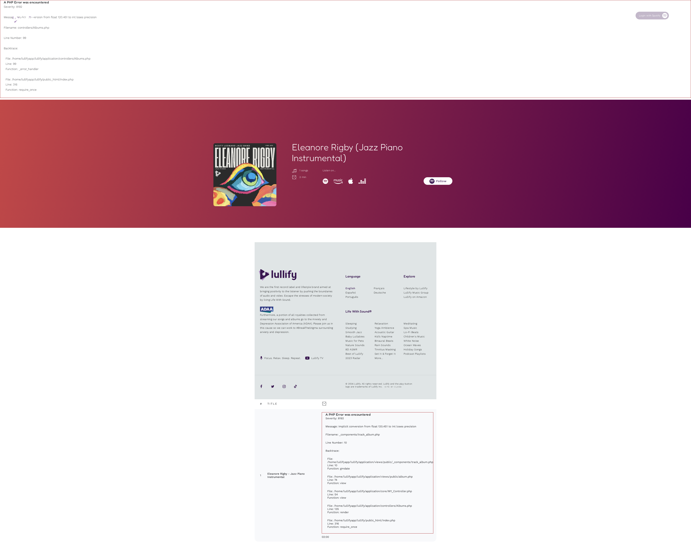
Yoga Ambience (384, 327)
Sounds (506, 15)
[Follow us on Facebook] (261, 386)
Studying (351, 327)
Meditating (410, 323)
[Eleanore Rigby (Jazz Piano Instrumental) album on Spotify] (244, 174)
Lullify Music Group (416, 292)
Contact (607, 15)
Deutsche (380, 292)
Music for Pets (355, 340)
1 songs (303, 170)
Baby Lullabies (355, 336)
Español (351, 292)
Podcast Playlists (415, 353)
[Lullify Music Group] (25, 19)
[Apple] (351, 181)
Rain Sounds (383, 345)
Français (379, 288)
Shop (538, 15)
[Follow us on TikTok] (295, 386)
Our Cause (575, 15)
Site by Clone (393, 387)
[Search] (674, 15)
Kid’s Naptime (383, 336)
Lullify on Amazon (415, 296)
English (350, 288)
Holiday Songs (413, 349)
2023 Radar (353, 358)
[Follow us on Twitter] (272, 386)
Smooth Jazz (354, 332)
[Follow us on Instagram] (284, 386)
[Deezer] (362, 181)
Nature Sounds (355, 345)
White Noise (411, 340)
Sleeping (351, 323)
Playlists (474, 15)
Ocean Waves (412, 345)
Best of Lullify (354, 353)
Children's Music (414, 336)
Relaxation (381, 323)
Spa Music (410, 327)
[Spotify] (325, 181)
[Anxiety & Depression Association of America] (266, 312)
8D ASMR (351, 349)
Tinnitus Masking (385, 349)
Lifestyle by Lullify (415, 288)
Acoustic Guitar (384, 332)
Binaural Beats (384, 340)
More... (379, 358)
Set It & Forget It (385, 353)
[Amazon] (338, 181)
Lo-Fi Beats (411, 332)
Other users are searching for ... (495, 24)
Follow (441, 181)
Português (352, 296)
